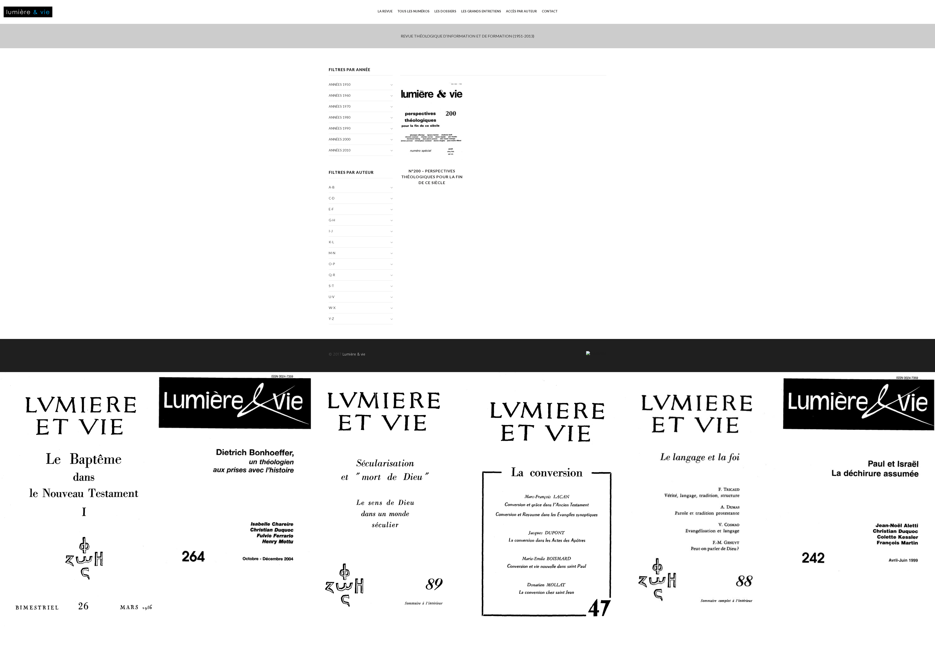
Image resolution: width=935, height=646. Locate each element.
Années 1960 (339, 95)
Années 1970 (339, 106)
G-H (332, 220)
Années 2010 (339, 150)
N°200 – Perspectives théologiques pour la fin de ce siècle (432, 177)
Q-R (332, 275)
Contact (550, 11)
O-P (332, 264)
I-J (331, 231)
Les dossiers (445, 11)
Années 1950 (339, 84)
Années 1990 (339, 128)
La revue (385, 11)
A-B (332, 187)
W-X (332, 308)
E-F (331, 209)
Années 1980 (339, 117)
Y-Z (331, 319)
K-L (331, 242)
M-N (332, 253)
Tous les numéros (413, 11)
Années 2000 (339, 139)
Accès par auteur (521, 11)
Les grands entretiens (481, 11)
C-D (332, 198)
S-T (331, 286)
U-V (332, 297)
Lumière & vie (354, 354)
